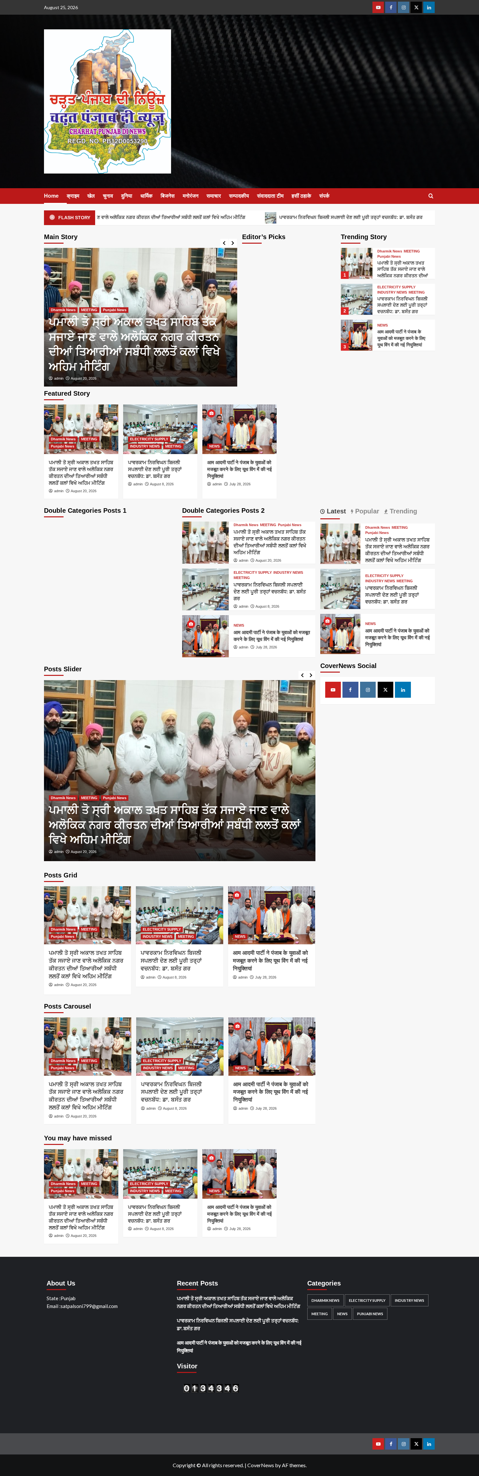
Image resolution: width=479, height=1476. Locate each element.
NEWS (382, 325)
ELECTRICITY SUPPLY (123, 340)
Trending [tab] (402, 511)
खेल (91, 196)
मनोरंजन (190, 196)
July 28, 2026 (240, 484)
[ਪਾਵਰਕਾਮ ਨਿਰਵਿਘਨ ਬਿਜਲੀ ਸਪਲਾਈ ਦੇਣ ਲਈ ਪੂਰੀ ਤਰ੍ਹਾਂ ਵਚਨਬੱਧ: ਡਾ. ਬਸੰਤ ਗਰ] (193, 317)
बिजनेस (168, 196)
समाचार (214, 196)
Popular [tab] (366, 511)
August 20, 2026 (83, 491)
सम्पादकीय (239, 196)
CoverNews (260, 1465)
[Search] (431, 196)
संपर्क (324, 196)
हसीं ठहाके (301, 196)
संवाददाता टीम (270, 196)
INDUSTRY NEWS (162, 340)
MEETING (190, 340)
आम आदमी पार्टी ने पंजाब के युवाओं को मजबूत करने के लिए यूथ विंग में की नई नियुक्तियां (401, 338)
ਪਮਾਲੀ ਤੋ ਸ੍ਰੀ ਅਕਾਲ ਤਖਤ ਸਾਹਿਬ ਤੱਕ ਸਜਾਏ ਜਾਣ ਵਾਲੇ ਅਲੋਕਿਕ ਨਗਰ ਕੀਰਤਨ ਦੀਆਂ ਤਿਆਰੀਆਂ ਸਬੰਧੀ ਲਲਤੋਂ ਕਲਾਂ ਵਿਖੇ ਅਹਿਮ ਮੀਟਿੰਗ (402, 275)
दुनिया (126, 196)
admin (111, 378)
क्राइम (73, 196)
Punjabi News (389, 256)
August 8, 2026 (135, 378)
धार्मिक (146, 196)
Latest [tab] (335, 511)
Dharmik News (389, 251)
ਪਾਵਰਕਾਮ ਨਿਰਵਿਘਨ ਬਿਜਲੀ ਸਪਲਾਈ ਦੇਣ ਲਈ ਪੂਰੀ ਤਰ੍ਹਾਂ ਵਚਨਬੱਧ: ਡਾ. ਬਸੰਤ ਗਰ (296, 217)
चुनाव (108, 196)
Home (51, 196)
